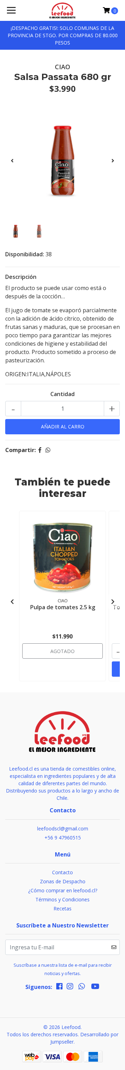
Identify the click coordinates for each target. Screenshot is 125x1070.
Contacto (62, 872)
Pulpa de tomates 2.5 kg (62, 607)
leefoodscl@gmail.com (62, 828)
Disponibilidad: (24, 254)
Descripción (20, 277)
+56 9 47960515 (62, 837)
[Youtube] (95, 987)
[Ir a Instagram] (70, 987)
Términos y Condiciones (62, 899)
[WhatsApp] (81, 987)
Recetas (62, 908)
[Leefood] (62, 10)
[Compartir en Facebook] (40, 450)
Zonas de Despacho (62, 881)
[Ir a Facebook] (59, 987)
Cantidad (62, 394)
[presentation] (12, 161)
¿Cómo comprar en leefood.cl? (62, 890)
